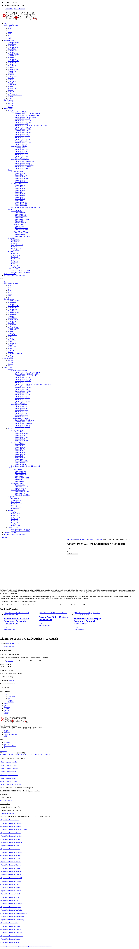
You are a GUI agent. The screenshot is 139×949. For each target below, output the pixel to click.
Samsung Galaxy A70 (21, 149)
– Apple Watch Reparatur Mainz (9, 897)
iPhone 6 (10, 93)
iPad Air (10, 107)
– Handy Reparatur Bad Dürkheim (10, 784)
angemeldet (9, 661)
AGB (5, 736)
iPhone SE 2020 (12, 67)
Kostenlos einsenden (10, 274)
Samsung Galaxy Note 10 (23, 166)
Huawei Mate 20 (20, 177)
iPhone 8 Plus (12, 81)
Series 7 (10, 27)
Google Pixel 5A (16, 241)
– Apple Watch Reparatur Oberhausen (11, 936)
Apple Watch (11, 696)
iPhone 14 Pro (12, 49)
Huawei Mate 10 (20, 173)
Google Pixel (11, 238)
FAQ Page (7, 731)
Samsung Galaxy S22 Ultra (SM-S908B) (27, 113)
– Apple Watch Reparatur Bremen (10, 849)
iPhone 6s (10, 90)
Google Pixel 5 (15, 243)
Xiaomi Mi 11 (19, 217)
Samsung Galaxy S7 (21, 144)
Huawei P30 (19, 192)
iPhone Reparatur (9, 40)
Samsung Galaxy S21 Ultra (23, 120)
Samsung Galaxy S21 (21, 124)
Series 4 (10, 33)
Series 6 (10, 28)
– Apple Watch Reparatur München (10, 826)
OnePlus (10, 251)
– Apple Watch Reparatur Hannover (10, 865)
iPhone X (10, 79)
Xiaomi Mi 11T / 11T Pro (22, 219)
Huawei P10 (19, 200)
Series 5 (10, 32)
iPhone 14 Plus (12, 50)
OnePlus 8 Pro (15, 255)
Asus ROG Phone (13, 269)
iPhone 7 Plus (12, 84)
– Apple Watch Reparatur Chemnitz (10, 929)
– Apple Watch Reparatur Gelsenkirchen (12, 916)
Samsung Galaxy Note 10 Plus (24, 165)
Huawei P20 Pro (20, 195)
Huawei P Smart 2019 (21, 202)
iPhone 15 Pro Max (13, 42)
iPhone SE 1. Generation (15, 95)
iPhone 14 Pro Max (13, 47)
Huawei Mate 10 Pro (21, 175)
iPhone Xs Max (12, 76)
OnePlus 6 (14, 262)
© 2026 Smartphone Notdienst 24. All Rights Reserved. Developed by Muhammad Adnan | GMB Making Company (26, 946)
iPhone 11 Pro (12, 71)
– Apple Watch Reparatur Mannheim (11, 903)
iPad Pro (10, 105)
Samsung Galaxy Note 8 (22, 168)
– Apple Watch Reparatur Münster (10, 887)
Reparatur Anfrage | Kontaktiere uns (14, 275)
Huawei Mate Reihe (17, 171)
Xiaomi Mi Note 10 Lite (22, 236)
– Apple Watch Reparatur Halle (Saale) (11, 932)
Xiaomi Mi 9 (19, 221)
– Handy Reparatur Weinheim (9, 781)
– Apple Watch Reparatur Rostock (10, 939)
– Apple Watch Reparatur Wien (9, 942)
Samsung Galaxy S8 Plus (22, 139)
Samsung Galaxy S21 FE (22, 119)
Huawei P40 (19, 187)
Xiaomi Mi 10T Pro (21, 216)
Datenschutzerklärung (10, 734)
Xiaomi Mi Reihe (16, 211)
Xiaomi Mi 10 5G (20, 212)
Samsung (10, 110)
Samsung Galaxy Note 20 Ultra (24, 161)
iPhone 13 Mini (12, 59)
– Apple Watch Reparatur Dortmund (11, 842)
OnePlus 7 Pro (15, 258)
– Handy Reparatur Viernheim (9, 775)
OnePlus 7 (14, 260)
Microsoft (7, 708)
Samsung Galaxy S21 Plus (23, 122)
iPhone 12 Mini (12, 66)
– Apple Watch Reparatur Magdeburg (11, 852)
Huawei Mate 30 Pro (21, 182)
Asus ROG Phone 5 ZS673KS (20, 270)
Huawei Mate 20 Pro (21, 178)
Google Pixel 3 (15, 250)
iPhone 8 (10, 83)
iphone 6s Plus (12, 88)
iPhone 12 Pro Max (13, 61)
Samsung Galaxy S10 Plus (23, 132)
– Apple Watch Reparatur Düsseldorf (11, 836)
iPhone (10, 700)
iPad (9, 698)
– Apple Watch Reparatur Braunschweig (12, 920)
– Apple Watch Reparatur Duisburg (10, 871)
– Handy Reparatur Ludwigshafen (10, 765)
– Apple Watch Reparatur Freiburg (10, 855)
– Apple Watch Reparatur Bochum (10, 874)
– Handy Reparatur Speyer (8, 778)
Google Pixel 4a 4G (17, 245)
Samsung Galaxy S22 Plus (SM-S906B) (27, 115)
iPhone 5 (10, 98)
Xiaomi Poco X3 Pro (21, 228)
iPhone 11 (11, 73)
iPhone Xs (11, 78)
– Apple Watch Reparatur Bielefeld (10, 881)
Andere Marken (8, 108)
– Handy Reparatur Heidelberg (9, 768)
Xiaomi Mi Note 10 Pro (22, 233)
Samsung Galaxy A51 (21, 153)
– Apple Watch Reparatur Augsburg (10, 907)
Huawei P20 (19, 197)
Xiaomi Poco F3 (20, 226)
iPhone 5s (10, 96)
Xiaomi (10, 209)
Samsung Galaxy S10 (21, 134)
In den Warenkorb (72, 553)
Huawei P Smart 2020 (21, 204)
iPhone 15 (11, 45)
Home (5, 23)
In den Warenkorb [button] (9, 629)
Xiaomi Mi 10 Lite (20, 214)
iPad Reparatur (8, 100)
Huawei (10, 170)
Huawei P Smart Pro (21, 205)
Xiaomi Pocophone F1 (22, 229)
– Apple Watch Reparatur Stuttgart (10, 833)
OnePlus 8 (14, 257)
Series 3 (10, 35)
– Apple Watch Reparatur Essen (9, 845)
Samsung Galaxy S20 (21, 131)
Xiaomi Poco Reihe (17, 224)
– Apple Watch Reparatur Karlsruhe (10, 891)
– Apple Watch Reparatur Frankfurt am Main (13, 829)
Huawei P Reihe (16, 183)
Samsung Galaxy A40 (21, 158)
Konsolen (7, 707)
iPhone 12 (11, 64)
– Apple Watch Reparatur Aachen (10, 926)
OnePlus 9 (14, 253)
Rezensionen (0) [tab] (9, 646)
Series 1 (10, 38)
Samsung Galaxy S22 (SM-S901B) (25, 117)
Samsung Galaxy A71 (21, 148)
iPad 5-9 (10, 102)
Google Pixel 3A (16, 248)
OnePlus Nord (15, 267)
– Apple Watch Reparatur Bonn (9, 884)
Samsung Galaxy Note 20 (23, 163)
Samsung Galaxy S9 (21, 137)
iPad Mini (10, 103)
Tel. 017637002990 (6, 800)
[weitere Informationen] (7, 813)
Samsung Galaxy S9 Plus (22, 136)
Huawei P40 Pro (20, 185)
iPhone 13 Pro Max (13, 54)
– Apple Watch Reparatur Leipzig (10, 839)
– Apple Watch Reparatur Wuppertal (11, 878)
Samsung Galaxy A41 (21, 156)
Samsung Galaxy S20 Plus (23, 129)
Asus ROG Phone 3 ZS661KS (20, 272)
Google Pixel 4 (15, 246)
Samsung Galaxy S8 (21, 141)
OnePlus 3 (14, 265)
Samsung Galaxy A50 (21, 154)
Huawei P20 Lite (20, 199)
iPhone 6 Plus (12, 91)
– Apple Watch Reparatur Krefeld (10, 858)
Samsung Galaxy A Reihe (19, 146)
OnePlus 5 (14, 263)
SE (8, 30)
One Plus (6, 710)
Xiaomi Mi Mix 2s (20, 223)
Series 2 (10, 37)
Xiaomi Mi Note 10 (21, 234)
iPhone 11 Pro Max (13, 69)
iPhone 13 (11, 57)
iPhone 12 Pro (12, 62)
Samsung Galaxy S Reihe (19, 112)
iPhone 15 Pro (12, 44)
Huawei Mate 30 (20, 180)
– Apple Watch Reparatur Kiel (9, 923)
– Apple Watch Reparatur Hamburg (10, 823)
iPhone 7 (10, 86)
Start (68, 539)
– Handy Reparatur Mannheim (9, 762)
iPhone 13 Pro (12, 56)
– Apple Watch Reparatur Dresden (10, 862)
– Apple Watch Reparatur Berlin (9, 820)
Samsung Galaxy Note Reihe (20, 159)
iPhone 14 (11, 52)
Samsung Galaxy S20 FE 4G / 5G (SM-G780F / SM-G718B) (33, 125)
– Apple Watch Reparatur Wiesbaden (11, 910)
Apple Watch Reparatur (11, 25)
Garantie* (12, 680)
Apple (5, 695)
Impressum (7, 732)
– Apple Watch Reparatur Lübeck (10, 894)
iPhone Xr (11, 74)
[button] (69, 279)
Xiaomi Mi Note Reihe (18, 231)
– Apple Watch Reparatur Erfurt (9, 900)
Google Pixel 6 (15, 240)
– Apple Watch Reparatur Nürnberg (10, 868)
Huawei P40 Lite (20, 188)
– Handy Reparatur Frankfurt (8, 771)
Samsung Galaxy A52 (21, 151)
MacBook (11, 702)
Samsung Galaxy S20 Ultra (23, 127)
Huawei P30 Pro (20, 190)
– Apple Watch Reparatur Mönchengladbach (13, 913)
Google (6, 703)
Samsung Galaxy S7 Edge (23, 142)
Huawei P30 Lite (20, 194)
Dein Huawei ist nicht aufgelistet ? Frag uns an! (25, 207)
